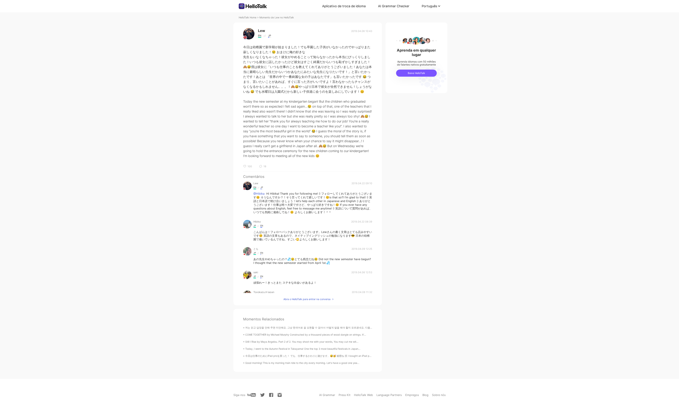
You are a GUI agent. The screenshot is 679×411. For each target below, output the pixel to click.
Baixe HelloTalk (416, 73)
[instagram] (280, 395)
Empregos (412, 395)
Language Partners (389, 395)
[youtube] (251, 395)
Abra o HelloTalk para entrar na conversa (306, 299)
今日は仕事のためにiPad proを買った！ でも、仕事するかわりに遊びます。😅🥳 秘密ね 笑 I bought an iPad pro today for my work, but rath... (325, 355)
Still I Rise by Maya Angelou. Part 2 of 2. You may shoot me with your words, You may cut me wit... (301, 341)
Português (429, 6)
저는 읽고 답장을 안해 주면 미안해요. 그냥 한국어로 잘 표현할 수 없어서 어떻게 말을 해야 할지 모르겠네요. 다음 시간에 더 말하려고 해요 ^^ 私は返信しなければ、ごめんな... (341, 327)
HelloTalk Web (363, 395)
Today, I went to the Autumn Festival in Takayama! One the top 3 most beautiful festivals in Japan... (302, 348)
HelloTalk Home (247, 17)
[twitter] (262, 395)
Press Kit (344, 395)
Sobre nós (439, 395)
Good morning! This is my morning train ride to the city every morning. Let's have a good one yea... (302, 362)
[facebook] (271, 395)
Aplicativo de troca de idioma (344, 6)
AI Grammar (327, 395)
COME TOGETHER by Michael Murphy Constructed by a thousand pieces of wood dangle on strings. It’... (305, 334)
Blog (425, 395)
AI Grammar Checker (393, 6)
